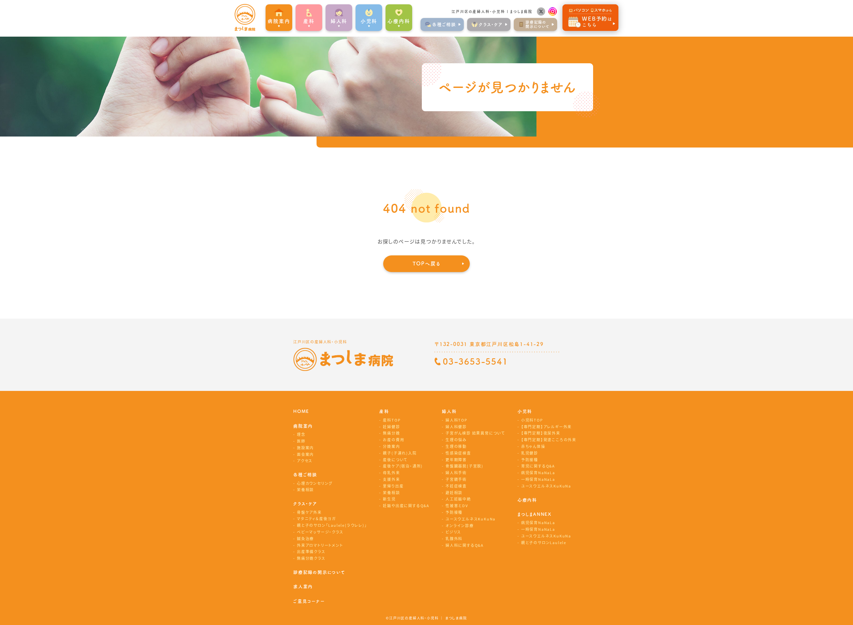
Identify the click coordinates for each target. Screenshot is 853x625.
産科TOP (392, 420)
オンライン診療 (459, 525)
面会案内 (305, 454)
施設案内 (305, 447)
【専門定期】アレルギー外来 (546, 426)
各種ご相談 (305, 474)
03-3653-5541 (475, 361)
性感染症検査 (458, 453)
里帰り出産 (393, 485)
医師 (301, 441)
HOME (301, 411)
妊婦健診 (391, 426)
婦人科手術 (456, 472)
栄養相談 (305, 489)
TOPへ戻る (427, 263)
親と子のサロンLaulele (543, 542)
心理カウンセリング (315, 483)
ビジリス (453, 531)
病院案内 (303, 426)
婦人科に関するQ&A (464, 545)
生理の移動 (456, 446)
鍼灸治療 (305, 538)
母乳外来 (391, 472)
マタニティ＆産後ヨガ (316, 518)
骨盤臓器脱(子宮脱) (464, 466)
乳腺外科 (453, 538)
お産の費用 (393, 439)
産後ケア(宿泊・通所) (403, 466)
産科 (384, 411)
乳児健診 (529, 453)
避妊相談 (453, 492)
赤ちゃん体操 (533, 446)
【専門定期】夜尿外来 (540, 433)
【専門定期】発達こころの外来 (548, 439)
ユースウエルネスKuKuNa (470, 518)
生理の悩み (456, 439)
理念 (301, 434)
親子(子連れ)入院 (400, 453)
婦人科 (449, 411)
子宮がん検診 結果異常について (475, 433)
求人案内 (303, 586)
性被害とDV (456, 505)
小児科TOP (532, 420)
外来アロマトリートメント (320, 545)
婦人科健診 (456, 426)
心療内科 (399, 21)
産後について (395, 459)
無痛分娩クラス (311, 558)
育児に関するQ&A (538, 466)
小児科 (524, 411)
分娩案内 (391, 446)
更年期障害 (456, 459)
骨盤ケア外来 (309, 512)
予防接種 (453, 512)
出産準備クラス (311, 551)
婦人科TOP (456, 420)
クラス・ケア (305, 503)
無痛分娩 (391, 433)
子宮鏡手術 (456, 479)
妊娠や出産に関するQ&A (406, 505)
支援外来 (391, 479)
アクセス (305, 460)
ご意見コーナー (309, 601)
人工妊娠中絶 (458, 498)
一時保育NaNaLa (538, 479)
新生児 (389, 498)
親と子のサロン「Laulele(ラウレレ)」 (332, 525)
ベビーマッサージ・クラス (320, 531)
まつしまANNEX (534, 514)
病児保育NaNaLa (538, 472)
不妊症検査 (456, 485)
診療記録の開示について (319, 572)
